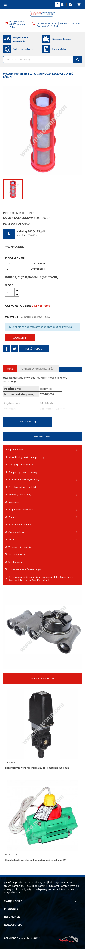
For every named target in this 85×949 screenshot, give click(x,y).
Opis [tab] (10, 368)
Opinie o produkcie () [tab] (38, 368)
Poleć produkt (34, 348)
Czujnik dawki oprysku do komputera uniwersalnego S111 (36, 859)
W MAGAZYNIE (16, 246)
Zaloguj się (19, 337)
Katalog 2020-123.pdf (31, 231)
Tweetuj (14, 348)
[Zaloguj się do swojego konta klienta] (62, 4)
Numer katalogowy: (19, 217)
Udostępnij (6, 348)
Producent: (12, 212)
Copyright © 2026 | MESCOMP (22, 938)
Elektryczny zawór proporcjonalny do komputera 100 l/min (37, 767)
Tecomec (28, 213)
